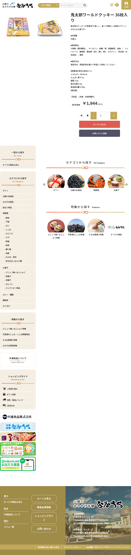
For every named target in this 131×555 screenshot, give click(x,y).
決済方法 (10, 406)
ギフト (5, 191)
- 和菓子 (8, 276)
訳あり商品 (7, 207)
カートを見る (44, 498)
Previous (44, 184)
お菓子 (5, 268)
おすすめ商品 (8, 202)
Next (126, 184)
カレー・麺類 (8, 295)
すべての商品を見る (11, 165)
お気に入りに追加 (99, 133)
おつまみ (6, 306)
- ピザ (7, 237)
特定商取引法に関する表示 (48, 547)
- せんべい (9, 284)
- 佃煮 (7, 253)
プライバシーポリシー (73, 547)
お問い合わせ (44, 528)
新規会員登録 (44, 507)
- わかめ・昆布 (11, 257)
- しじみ (8, 230)
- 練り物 (8, 249)
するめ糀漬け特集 (10, 340)
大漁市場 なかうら (81, 516)
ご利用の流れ (12, 389)
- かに (7, 226)
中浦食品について (12, 514)
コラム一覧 (9, 527)
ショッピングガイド (44, 518)
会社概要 (89, 547)
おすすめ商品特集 (10, 346)
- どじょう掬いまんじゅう (15, 272)
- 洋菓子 (8, 280)
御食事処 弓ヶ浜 (81, 529)
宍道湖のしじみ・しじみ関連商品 (16, 334)
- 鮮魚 (7, 218)
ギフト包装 (11, 394)
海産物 (5, 213)
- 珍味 (7, 245)
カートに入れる (99, 124)
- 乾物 (7, 241)
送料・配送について (15, 400)
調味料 (5, 300)
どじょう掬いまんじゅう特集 (14, 329)
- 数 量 (84, 115)
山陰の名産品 (8, 196)
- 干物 (7, 222)
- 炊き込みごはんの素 (13, 261)
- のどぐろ (9, 234)
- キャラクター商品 (12, 288)
